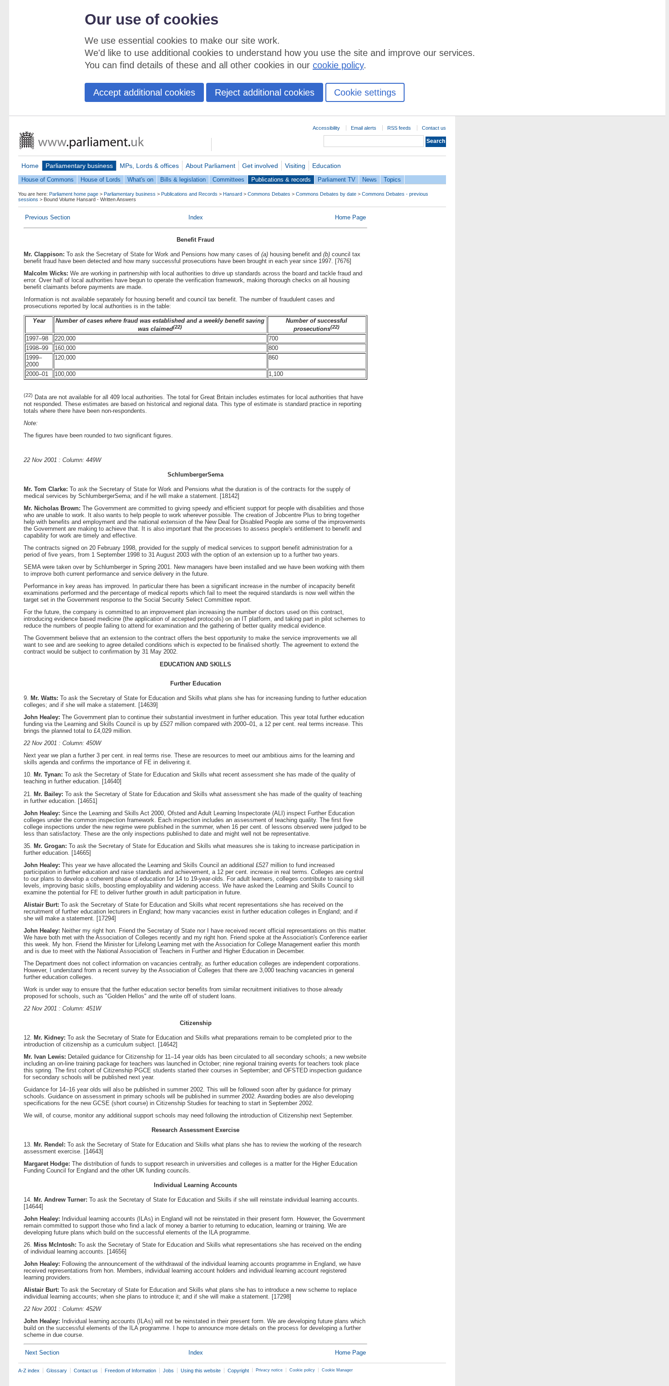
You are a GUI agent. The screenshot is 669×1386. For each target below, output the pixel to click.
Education (326, 165)
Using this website (201, 1370)
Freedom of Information (130, 1370)
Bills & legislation (183, 179)
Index (195, 217)
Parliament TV (336, 179)
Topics (392, 179)
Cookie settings (365, 92)
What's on (140, 179)
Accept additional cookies (144, 92)
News (369, 179)
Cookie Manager (337, 1370)
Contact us (434, 128)
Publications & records (281, 179)
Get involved (260, 165)
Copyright (238, 1370)
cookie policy (338, 65)
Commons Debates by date (326, 194)
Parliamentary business (79, 165)
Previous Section (47, 217)
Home (30, 165)
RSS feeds (399, 128)
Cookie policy (302, 1370)
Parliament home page (73, 194)
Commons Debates (269, 194)
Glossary (56, 1370)
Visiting (295, 165)
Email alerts (363, 128)
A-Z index (29, 1370)
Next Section (42, 1352)
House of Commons (47, 179)
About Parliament (210, 165)
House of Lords (101, 179)
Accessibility (326, 128)
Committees (228, 179)
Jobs (168, 1370)
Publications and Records (189, 194)
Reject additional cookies (264, 92)
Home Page (350, 217)
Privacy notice (269, 1370)
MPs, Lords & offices (149, 165)
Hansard (232, 194)
